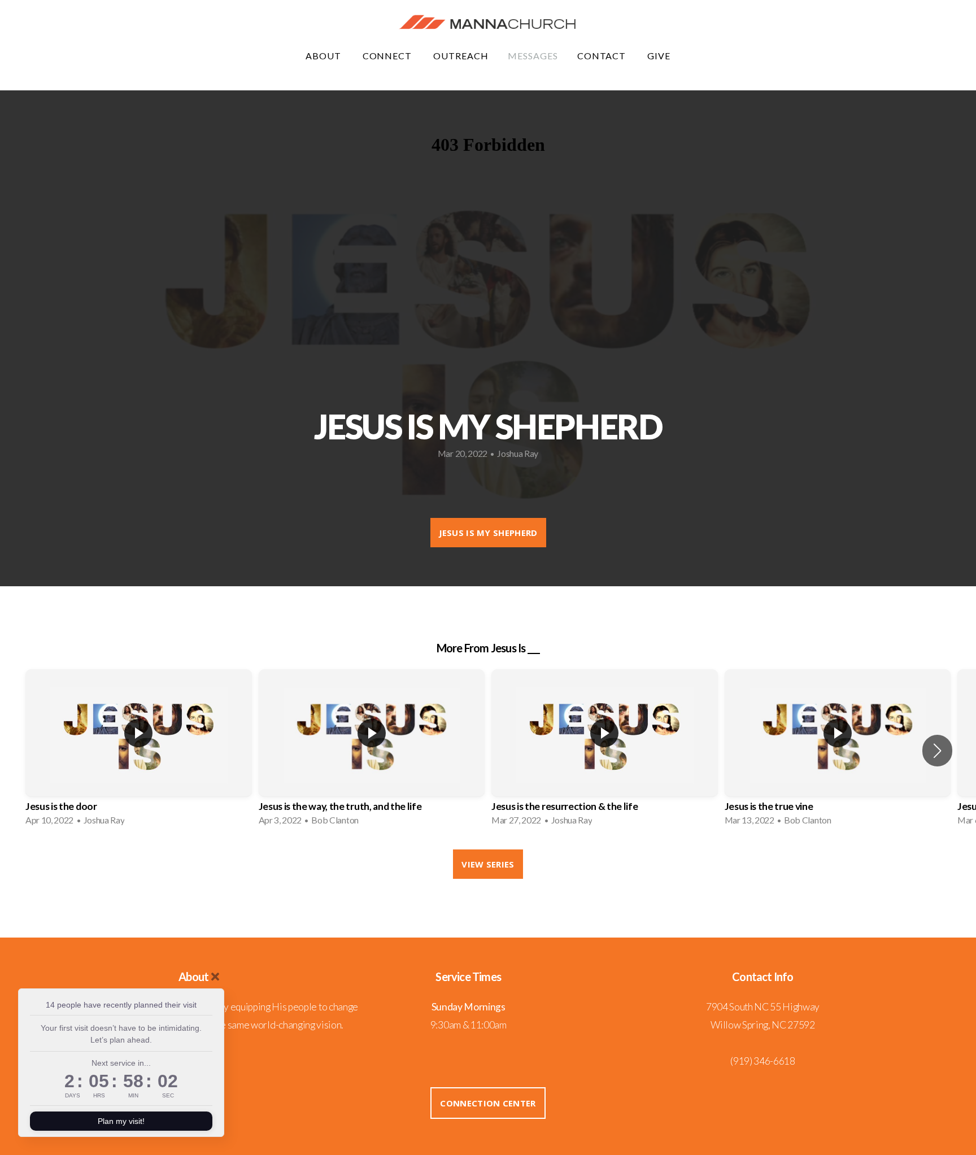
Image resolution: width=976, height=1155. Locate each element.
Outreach (461, 55)
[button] (937, 750)
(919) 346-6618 (762, 1061)
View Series (487, 864)
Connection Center (487, 1103)
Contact (603, 55)
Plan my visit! (121, 1121)
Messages (533, 55)
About (324, 55)
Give (658, 55)
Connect (389, 55)
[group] (138, 751)
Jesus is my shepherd (488, 532)
